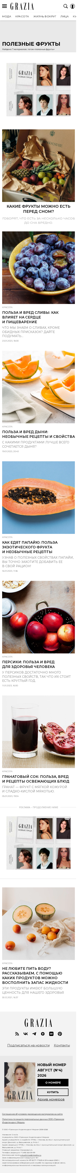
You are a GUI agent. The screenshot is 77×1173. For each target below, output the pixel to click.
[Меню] (4, 6)
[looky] (51, 1034)
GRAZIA (22, 6)
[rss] (17, 1034)
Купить (53, 1092)
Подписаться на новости (28, 1045)
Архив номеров (51, 1099)
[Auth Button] (72, 6)
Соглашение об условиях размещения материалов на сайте (32, 1114)
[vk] (26, 1034)
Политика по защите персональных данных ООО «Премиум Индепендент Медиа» (33, 1120)
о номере (53, 1082)
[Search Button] (65, 6)
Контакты (62, 1045)
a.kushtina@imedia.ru (30, 1155)
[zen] (43, 1034)
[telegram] (34, 1034)
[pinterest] (60, 1034)
